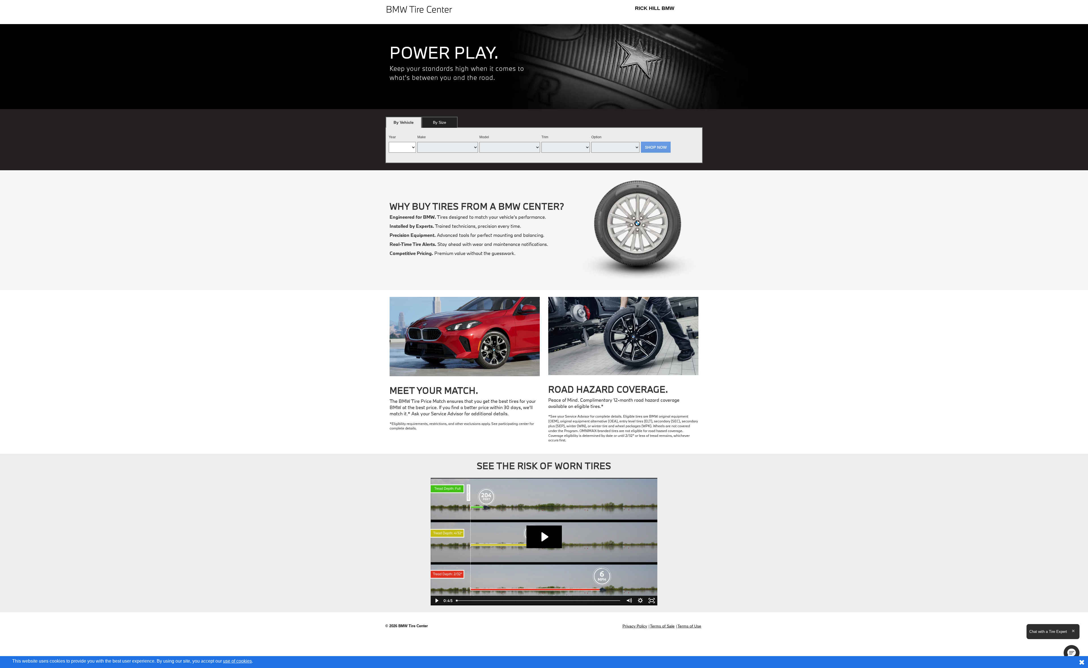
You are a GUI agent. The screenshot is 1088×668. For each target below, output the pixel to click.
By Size (439, 122)
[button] (1072, 653)
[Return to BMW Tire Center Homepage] (419, 9)
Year (392, 137)
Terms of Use (689, 626)
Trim (544, 137)
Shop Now (656, 147)
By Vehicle (404, 122)
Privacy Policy (634, 626)
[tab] (404, 122)
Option (596, 137)
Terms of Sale (662, 626)
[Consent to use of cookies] (1082, 662)
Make (421, 137)
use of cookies (237, 661)
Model (484, 137)
